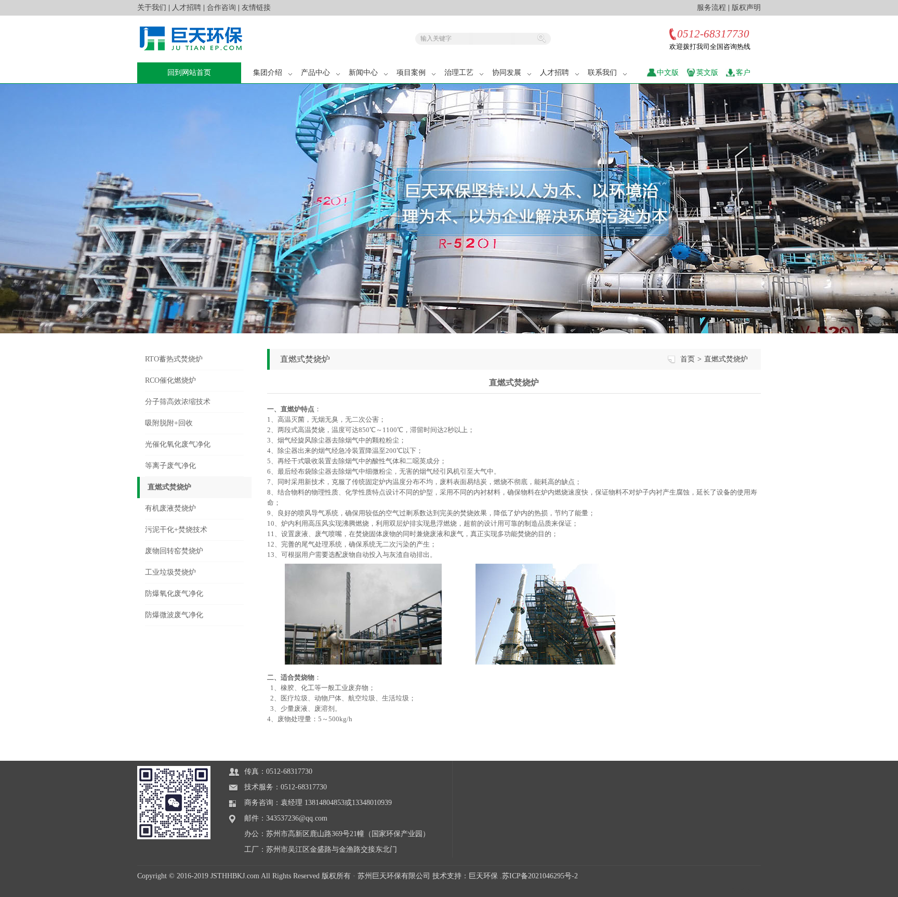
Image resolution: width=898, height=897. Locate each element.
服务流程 (711, 7)
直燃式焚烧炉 (169, 487)
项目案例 (411, 72)
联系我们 (602, 72)
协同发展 (506, 72)
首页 (687, 359)
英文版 (707, 72)
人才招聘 (186, 7)
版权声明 (746, 7)
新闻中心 (363, 72)
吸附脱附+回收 (169, 423)
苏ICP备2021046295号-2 (540, 876)
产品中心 (315, 72)
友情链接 (256, 7)
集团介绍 (267, 72)
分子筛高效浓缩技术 (177, 402)
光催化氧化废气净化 (177, 444)
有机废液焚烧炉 (170, 508)
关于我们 (151, 7)
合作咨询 (221, 7)
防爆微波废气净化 (174, 615)
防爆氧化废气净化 (174, 593)
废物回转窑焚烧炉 (174, 551)
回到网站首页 (189, 72)
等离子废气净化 (170, 466)
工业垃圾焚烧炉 (170, 572)
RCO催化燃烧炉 (170, 380)
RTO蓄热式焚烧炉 (174, 359)
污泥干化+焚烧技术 (176, 530)
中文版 (668, 72)
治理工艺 (458, 72)
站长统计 (746, 891)
